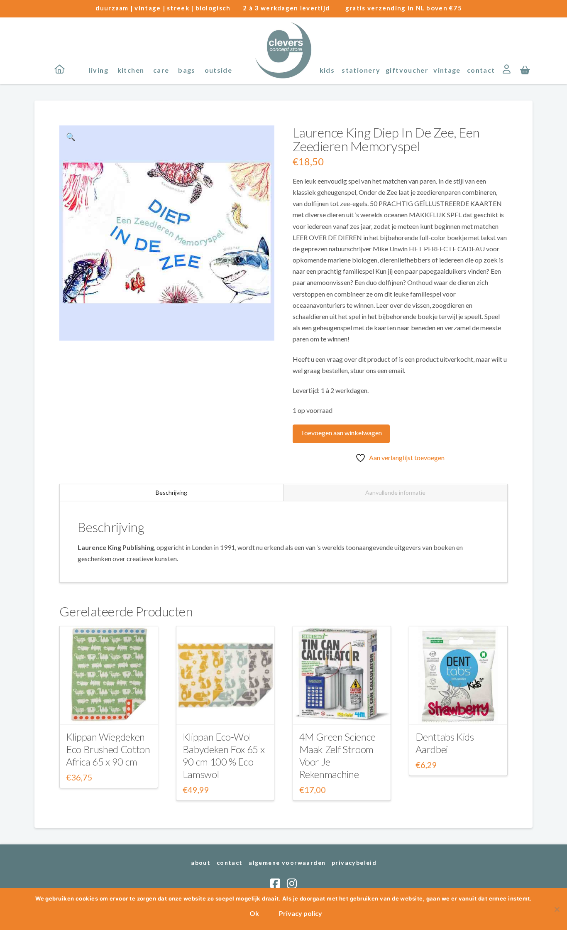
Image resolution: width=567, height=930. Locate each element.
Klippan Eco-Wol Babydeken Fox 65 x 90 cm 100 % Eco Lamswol (224, 755)
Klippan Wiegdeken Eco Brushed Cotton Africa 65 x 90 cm (108, 749)
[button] (525, 69)
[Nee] (556, 909)
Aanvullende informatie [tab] (395, 492)
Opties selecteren (108, 710)
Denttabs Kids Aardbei (444, 743)
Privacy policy (300, 913)
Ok (254, 913)
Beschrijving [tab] (171, 492)
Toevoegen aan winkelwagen (341, 433)
